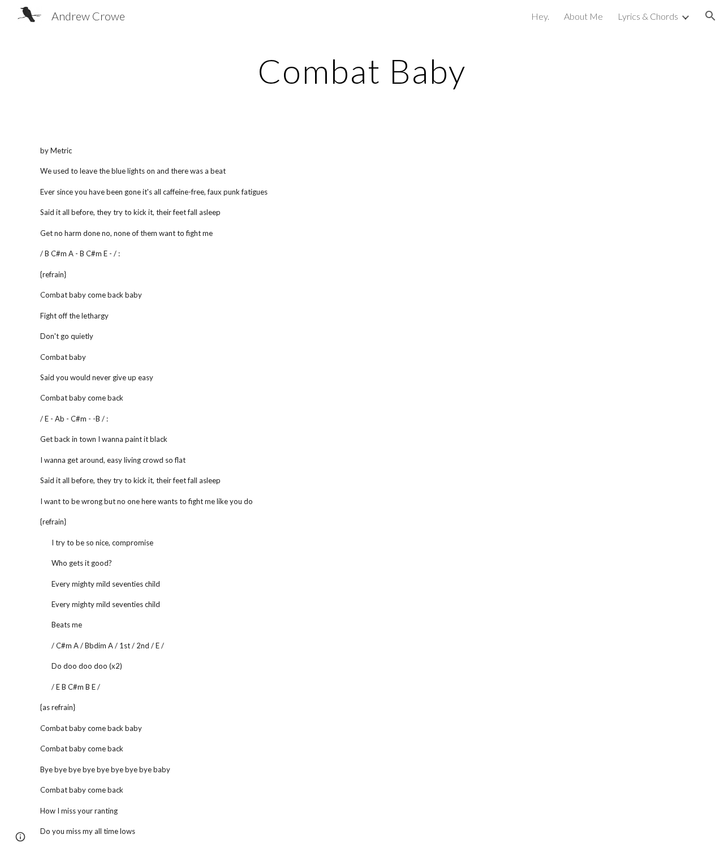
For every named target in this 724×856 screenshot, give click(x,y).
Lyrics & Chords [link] (648, 16)
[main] (362, 71)
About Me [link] (583, 16)
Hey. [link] (540, 16)
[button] (710, 15)
